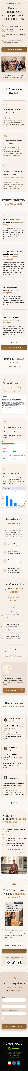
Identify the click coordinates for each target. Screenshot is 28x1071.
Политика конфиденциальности (14, 1057)
